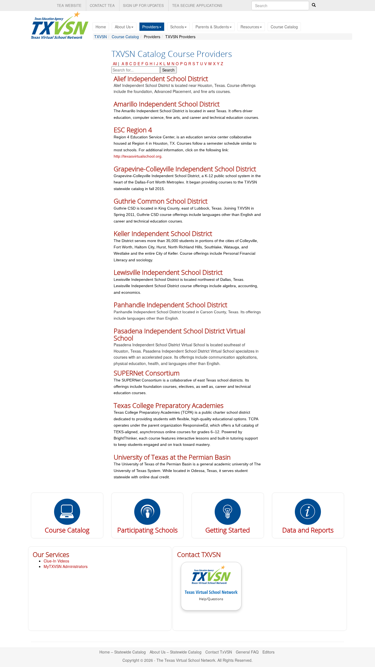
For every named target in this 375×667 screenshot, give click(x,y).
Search (168, 70)
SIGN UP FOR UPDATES (143, 5)
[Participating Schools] (147, 511)
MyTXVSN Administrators (66, 566)
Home (101, 26)
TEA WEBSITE (69, 5)
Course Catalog (284, 26)
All (115, 63)
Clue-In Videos (56, 561)
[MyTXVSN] (67, 511)
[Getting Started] (227, 511)
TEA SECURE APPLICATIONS (197, 5)
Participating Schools (147, 529)
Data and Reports (308, 529)
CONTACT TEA (102, 5)
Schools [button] (177, 26)
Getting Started (227, 529)
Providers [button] (150, 26)
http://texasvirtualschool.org (137, 156)
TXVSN (100, 36)
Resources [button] (249, 26)
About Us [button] (123, 26)
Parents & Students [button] (212, 26)
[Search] (313, 5)
